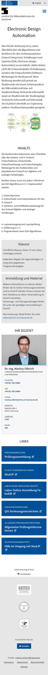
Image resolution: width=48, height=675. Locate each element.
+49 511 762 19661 (12, 383)
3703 (7, 419)
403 (6, 427)
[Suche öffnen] (45, 3)
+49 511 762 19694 (12, 391)
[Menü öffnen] (44, 12)
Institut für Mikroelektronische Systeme (18, 18)
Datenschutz (22, 662)
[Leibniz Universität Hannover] (10, 3)
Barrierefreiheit (37, 662)
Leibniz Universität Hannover (27, 657)
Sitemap (24, 666)
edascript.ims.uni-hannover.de (17, 317)
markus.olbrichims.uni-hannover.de (21, 399)
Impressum (9, 662)
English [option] (38, 3)
